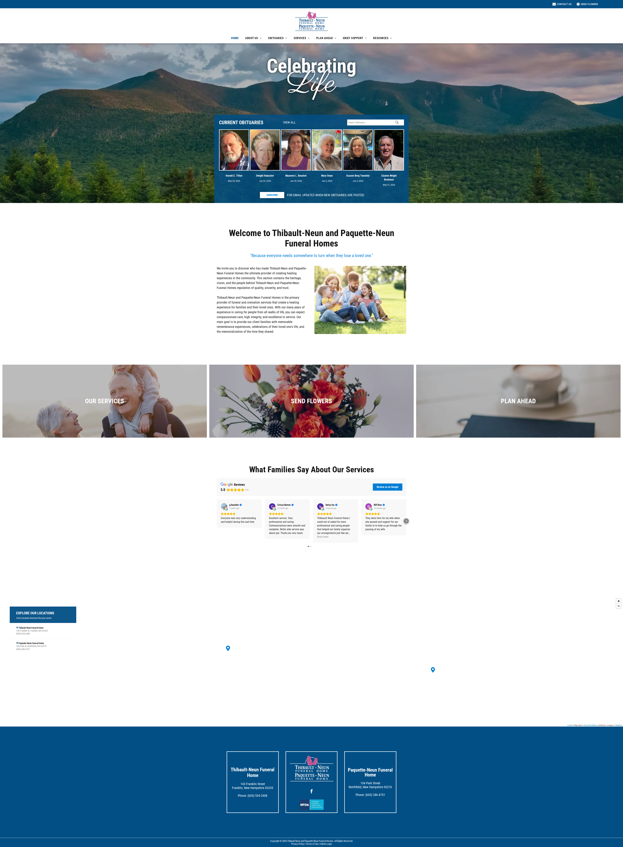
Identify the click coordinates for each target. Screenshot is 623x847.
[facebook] (311, 792)
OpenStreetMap (590, 725)
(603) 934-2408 (257, 796)
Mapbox (619, 725)
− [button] (619, 606)
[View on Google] (224, 506)
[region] (311, 662)
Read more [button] (323, 536)
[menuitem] (235, 38)
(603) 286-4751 (375, 795)
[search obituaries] (398, 122)
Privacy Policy (297, 843)
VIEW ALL (289, 122)
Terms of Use (312, 843)
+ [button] (619, 601)
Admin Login (326, 843)
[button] (216, 521)
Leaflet (570, 725)
